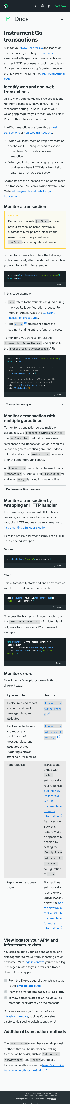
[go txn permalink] (48, 206)
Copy (58, 284)
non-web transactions (38, 132)
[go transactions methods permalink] (5, 1036)
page (29, 985)
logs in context (34, 962)
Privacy (55, 1093)
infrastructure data (16, 1016)
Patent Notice (39, 1095)
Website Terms (29, 1095)
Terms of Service (36, 1093)
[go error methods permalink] (35, 673)
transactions (45, 53)
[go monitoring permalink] (31, 91)
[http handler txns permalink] (59, 505)
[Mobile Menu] (62, 18)
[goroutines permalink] (44, 420)
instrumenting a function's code (24, 527)
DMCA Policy (47, 1093)
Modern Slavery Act (51, 1095)
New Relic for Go (32, 48)
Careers (27, 1093)
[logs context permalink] (43, 944)
